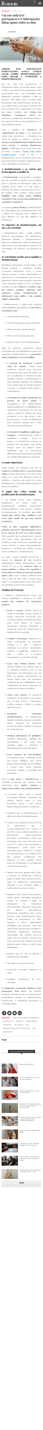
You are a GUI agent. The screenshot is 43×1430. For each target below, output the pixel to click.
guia (27, 1025)
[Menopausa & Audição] (10, 1073)
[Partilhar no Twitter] (9, 1013)
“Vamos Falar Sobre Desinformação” (25, 1018)
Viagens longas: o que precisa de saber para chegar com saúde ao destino (30, 1158)
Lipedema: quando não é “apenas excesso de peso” (30, 1091)
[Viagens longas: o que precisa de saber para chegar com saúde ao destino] (10, 1165)
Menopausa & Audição (26, 1064)
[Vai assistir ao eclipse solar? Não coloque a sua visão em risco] (10, 1152)
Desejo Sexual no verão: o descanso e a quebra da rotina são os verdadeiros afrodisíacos (30, 1118)
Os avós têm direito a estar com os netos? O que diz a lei (30, 1078)
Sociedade (6, 11)
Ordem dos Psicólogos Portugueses (16, 1028)
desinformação (31, 1021)
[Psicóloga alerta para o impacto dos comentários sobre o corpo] (10, 1178)
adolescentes (8, 1021)
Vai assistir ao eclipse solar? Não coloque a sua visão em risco (29, 1144)
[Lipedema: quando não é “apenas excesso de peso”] (10, 1099)
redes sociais (8, 1032)
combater (19, 1021)
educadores (18, 1025)
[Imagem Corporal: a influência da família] (10, 1139)
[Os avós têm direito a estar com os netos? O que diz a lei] (10, 1086)
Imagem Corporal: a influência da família (30, 1131)
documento (7, 1025)
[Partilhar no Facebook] (4, 1013)
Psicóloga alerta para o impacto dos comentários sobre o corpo (30, 1170)
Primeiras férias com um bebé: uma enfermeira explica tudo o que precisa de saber (30, 1105)
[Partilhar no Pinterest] (14, 1013)
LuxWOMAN (12, 32)
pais (34, 1028)
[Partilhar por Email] (19, 1013)
